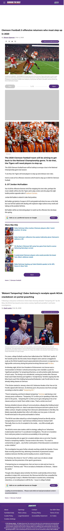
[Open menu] (4, 3)
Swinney (41, 394)
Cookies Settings (9, 519)
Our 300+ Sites (55, 510)
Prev (10, 86)
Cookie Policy (8, 516)
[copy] (15, 41)
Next (54, 86)
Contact (34, 510)
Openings (21, 510)
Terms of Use (54, 513)
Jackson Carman (31, 193)
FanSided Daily (9, 513)
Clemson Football (15, 280)
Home (7, 280)
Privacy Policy (36, 513)
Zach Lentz (8, 308)
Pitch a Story (22, 513)
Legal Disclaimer (23, 516)
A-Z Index (53, 516)
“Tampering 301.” (28, 390)
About (6, 510)
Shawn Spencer (9, 37)
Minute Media (12, 523)
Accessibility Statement (39, 516)
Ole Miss (51, 363)
